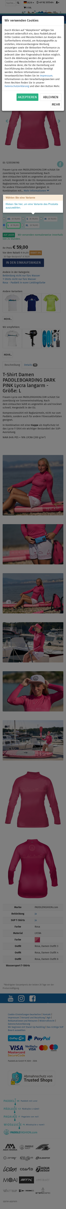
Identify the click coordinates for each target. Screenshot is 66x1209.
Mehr (56, 104)
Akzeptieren (27, 97)
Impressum (46, 76)
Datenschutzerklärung (17, 86)
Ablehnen (50, 97)
